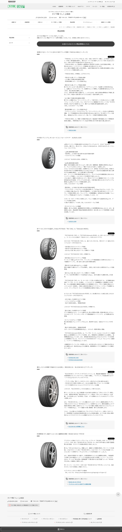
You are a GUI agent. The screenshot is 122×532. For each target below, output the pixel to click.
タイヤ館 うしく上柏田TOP (103, 27)
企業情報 (99, 519)
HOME (54, 6)
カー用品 (102, 6)
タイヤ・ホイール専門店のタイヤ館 (67, 27)
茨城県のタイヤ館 (91, 27)
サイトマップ (25, 519)
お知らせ (40, 22)
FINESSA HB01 (72, 130)
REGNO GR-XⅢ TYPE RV (75, 482)
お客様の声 (110, 6)
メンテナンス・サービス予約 (94, 1)
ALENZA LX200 (72, 221)
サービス (95, 6)
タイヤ (88, 6)
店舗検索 (60, 6)
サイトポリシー (64, 519)
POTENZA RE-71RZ (74, 357)
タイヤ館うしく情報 (56, 22)
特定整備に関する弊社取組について (82, 519)
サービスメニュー (88, 22)
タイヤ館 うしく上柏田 (61, 14)
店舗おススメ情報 (105, 22)
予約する (62, 529)
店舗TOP (14, 22)
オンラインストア (109, 1)
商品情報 (72, 22)
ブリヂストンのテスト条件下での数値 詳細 (80, 484)
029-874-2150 (42, 17)
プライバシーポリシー (48, 519)
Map (85, 17)
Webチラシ (81, 6)
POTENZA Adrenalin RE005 (76, 360)
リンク (35, 519)
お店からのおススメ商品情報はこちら (75, 44)
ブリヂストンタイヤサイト (29, 522)
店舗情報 (27, 22)
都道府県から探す (81, 27)
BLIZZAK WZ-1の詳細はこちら (76, 426)
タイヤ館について (70, 6)
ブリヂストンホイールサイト (63, 522)
